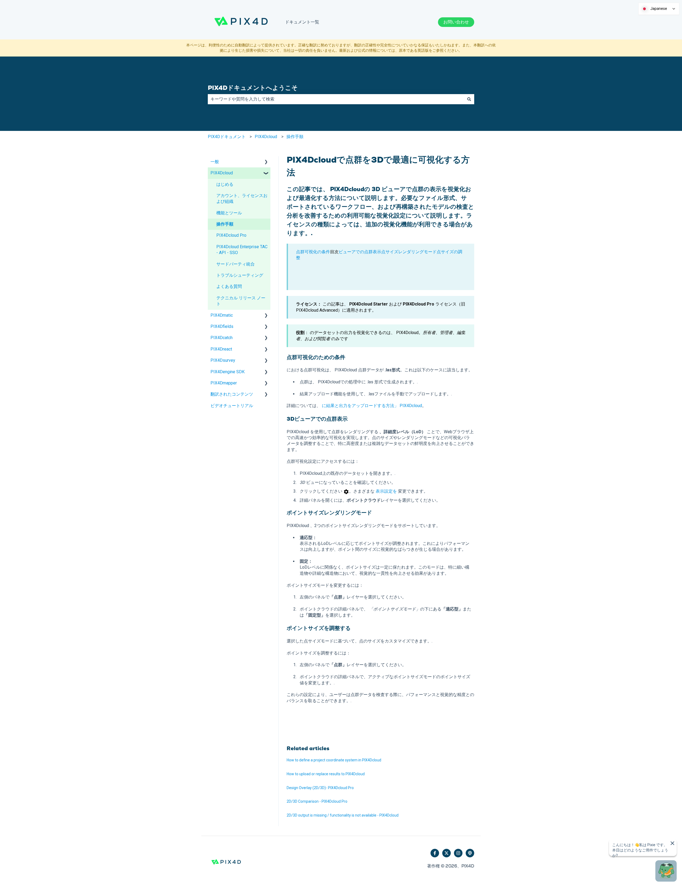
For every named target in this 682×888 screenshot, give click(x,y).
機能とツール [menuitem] (229, 212)
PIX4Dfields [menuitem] (221, 326)
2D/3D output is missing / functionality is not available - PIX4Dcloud (343, 815)
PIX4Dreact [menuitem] (221, 349)
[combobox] (336, 99)
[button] (266, 162)
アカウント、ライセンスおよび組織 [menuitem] (241, 198)
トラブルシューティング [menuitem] (239, 275)
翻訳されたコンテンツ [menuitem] (231, 394)
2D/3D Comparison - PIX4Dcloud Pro (317, 801)
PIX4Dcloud (266, 136)
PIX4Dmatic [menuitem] (221, 315)
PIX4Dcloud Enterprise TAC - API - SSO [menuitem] (241, 249)
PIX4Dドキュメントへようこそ (253, 88)
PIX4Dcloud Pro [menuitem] (231, 235)
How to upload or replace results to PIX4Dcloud (326, 774)
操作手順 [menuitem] (224, 224)
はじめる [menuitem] (224, 184)
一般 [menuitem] (214, 161)
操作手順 (294, 136)
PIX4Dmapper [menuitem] (223, 382)
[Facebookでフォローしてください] (435, 853)
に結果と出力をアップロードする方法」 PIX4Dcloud (372, 405)
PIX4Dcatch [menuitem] (221, 337)
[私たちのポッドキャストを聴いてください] (470, 853)
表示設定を (386, 491)
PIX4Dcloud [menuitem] (221, 172)
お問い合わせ (456, 22)
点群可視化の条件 (313, 251)
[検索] (469, 99)
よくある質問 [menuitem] (229, 286)
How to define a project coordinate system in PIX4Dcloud (334, 760)
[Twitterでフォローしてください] (446, 853)
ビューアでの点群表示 (360, 251)
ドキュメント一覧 (302, 22)
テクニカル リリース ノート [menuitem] (240, 300)
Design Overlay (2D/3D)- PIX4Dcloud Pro (320, 788)
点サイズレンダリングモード (409, 251)
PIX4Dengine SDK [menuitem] (227, 371)
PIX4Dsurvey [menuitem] (222, 360)
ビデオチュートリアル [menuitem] (231, 405)
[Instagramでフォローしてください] (458, 853)
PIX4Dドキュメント (227, 136)
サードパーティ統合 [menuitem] (235, 264)
